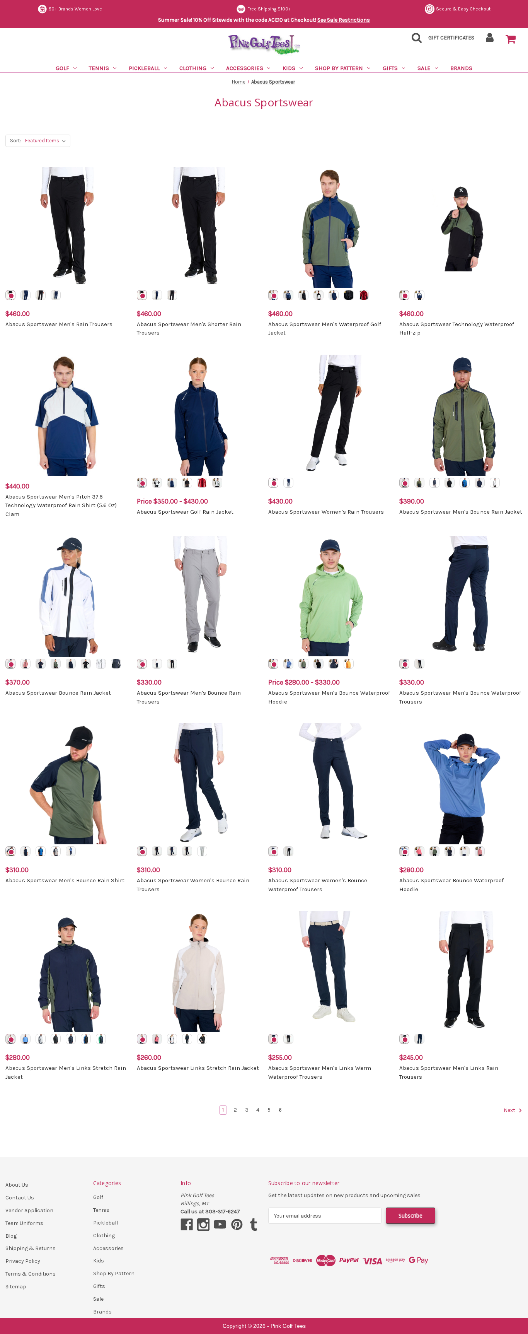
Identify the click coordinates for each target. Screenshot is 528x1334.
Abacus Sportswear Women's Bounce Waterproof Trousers (317, 885)
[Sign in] (490, 40)
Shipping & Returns (30, 1248)
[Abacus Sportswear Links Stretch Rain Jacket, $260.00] (198, 971)
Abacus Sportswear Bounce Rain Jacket (58, 692)
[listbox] (47, 141)
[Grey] (142, 664)
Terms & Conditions (30, 1274)
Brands (461, 68)
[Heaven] (25, 1039)
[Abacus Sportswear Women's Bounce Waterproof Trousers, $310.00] (329, 783)
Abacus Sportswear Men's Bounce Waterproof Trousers (460, 697)
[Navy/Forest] (404, 483)
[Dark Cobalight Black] (465, 483)
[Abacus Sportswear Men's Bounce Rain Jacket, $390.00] (460, 415)
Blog (11, 1236)
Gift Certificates (451, 37)
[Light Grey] (202, 851)
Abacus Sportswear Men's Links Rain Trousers (448, 1072)
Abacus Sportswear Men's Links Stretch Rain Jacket (65, 1072)
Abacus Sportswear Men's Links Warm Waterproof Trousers (319, 1072)
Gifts (390, 68)
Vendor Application (29, 1210)
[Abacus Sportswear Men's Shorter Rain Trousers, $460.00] (198, 227)
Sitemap (15, 1286)
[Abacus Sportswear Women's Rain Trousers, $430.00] (329, 415)
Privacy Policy (22, 1261)
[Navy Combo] (419, 483)
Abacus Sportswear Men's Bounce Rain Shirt (64, 880)
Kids (289, 68)
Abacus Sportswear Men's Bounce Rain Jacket (460, 511)
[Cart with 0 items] (510, 39)
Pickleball (144, 68)
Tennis (99, 68)
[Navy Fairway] (101, 1039)
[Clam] (318, 295)
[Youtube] (220, 1224)
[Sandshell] (142, 1039)
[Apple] (273, 664)
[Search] (414, 40)
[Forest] (273, 295)
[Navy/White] (25, 851)
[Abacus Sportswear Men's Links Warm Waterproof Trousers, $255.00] (329, 971)
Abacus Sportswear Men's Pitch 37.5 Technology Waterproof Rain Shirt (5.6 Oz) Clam (61, 505)
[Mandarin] (349, 664)
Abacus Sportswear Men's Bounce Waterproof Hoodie (329, 697)
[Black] (41, 295)
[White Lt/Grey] (101, 664)
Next (510, 1110)
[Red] (364, 295)
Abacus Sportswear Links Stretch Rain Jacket (198, 1067)
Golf (62, 68)
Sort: (15, 140)
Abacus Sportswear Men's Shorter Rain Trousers (189, 328)
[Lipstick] (419, 851)
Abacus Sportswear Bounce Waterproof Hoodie (451, 885)
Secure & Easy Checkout (463, 9)
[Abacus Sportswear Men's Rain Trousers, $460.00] (67, 227)
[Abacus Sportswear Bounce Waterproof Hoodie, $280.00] (460, 783)
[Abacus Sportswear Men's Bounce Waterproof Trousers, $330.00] (460, 596)
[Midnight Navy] (56, 295)
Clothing (192, 68)
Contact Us (19, 1197)
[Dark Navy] (334, 295)
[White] (465, 851)
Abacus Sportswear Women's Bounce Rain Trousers (193, 885)
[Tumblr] (253, 1224)
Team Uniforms (24, 1223)
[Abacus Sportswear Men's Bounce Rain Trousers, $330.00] (198, 596)
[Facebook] (187, 1224)
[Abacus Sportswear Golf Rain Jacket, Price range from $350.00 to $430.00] (198, 415)
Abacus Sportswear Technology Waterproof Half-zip (456, 328)
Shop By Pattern (339, 68)
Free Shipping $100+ (269, 9)
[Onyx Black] (10, 295)
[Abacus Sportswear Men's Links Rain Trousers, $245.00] (460, 971)
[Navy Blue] (142, 851)
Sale (424, 68)
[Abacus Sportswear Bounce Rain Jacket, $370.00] (67, 596)
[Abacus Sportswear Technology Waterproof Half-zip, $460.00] (460, 227)
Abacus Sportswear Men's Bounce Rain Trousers (189, 697)
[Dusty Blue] (288, 295)
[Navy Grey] (434, 483)
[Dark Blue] (25, 295)
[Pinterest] (237, 1224)
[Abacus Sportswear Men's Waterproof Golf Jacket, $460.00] (329, 227)
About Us (16, 1185)
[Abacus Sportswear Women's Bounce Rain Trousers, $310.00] (198, 783)
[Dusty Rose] (25, 664)
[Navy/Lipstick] (41, 664)
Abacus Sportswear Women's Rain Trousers (326, 511)
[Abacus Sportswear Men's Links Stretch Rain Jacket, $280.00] (67, 971)
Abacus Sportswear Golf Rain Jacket (185, 511)
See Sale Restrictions (343, 20)
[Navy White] (116, 664)
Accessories (244, 68)
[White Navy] (172, 1039)
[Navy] (480, 483)
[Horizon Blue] (10, 664)
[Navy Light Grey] (41, 1039)
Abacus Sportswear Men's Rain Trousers (58, 324)
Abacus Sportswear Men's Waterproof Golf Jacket (324, 328)
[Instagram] (203, 1224)
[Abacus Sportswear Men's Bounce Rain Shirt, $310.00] (67, 783)
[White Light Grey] (495, 483)
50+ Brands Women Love (75, 9)
